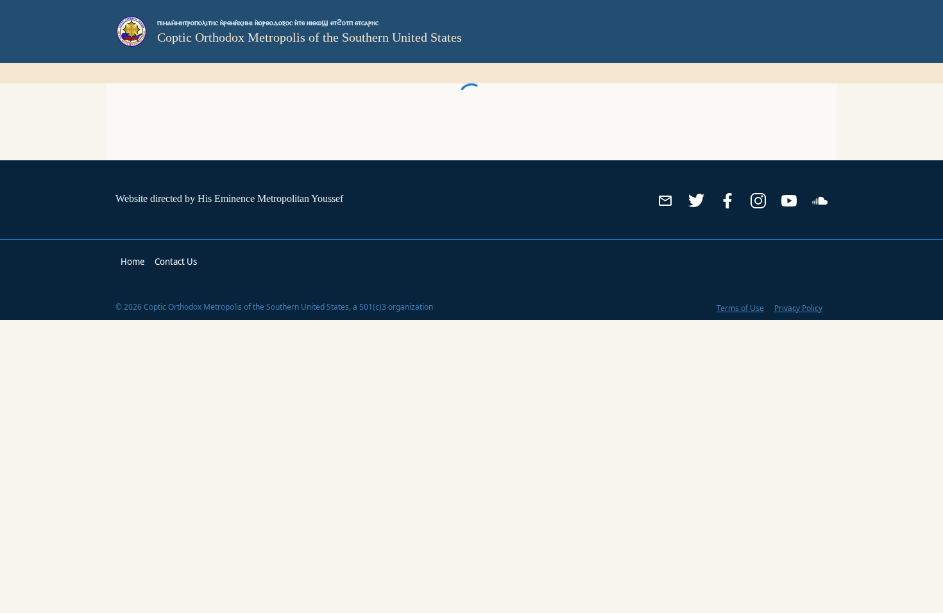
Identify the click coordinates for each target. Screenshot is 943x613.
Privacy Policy (798, 308)
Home (132, 261)
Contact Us (176, 261)
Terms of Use (740, 308)
